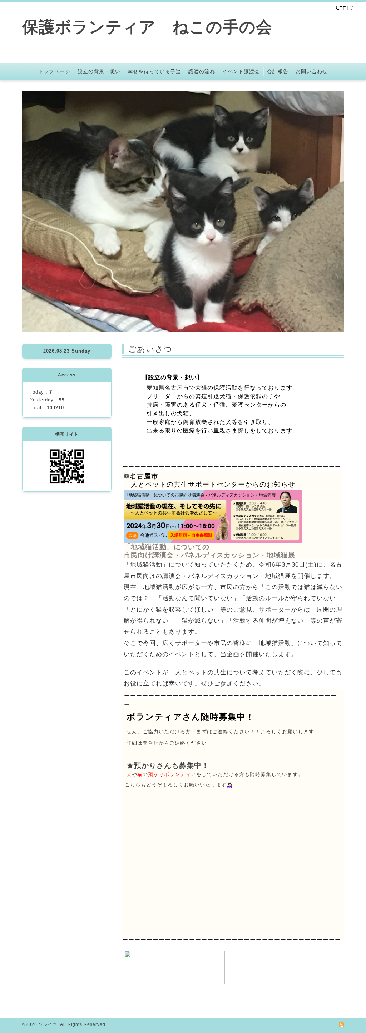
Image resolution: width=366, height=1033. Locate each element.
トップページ (54, 71)
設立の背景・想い (99, 71)
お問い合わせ (312, 71)
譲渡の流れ (201, 71)
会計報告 (277, 71)
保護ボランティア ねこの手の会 (155, 27)
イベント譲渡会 (241, 71)
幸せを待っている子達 (154, 71)
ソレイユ (48, 1024)
